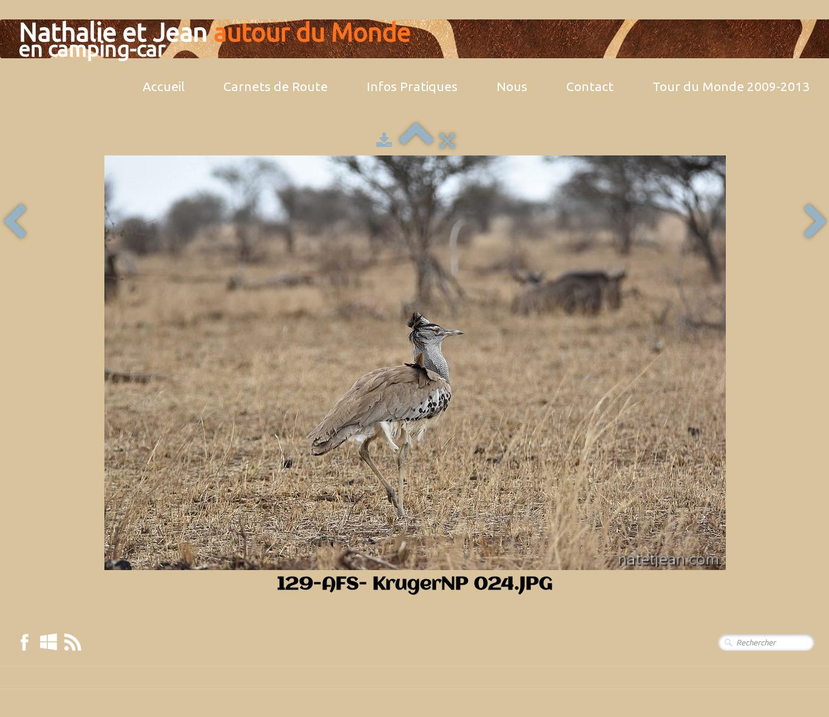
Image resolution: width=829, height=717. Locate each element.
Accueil (163, 86)
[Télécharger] (384, 140)
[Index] (416, 140)
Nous (511, 86)
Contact (590, 86)
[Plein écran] (447, 140)
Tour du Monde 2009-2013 (731, 86)
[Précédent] (14, 222)
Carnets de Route (275, 86)
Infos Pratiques (412, 86)
